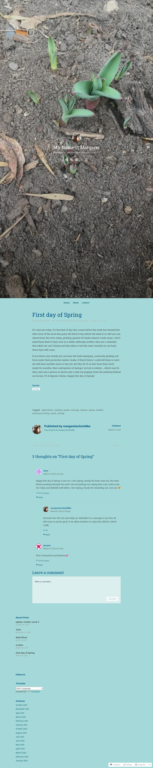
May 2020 (20, 744)
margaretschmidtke (42, 321)
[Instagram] (86, 159)
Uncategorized (83, 321)
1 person (46, 493)
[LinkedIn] (76, 159)
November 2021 (22, 709)
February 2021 (22, 721)
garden (67, 410)
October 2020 (21, 728)
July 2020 (20, 736)
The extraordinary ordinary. (65, 321)
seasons (83, 410)
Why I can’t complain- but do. (46, 445)
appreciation (47, 410)
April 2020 (20, 748)
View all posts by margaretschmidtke (59, 430)
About (76, 302)
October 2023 (21, 705)
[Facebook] (66, 159)
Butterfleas (21, 637)
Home (67, 302)
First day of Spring (25, 652)
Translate (35, 691)
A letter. (115, 445)
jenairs (47, 545)
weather (99, 410)
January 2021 (21, 725)
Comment (112, 599)
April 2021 (20, 713)
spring (91, 410)
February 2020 (22, 756)
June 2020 (20, 740)
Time (18, 629)
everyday (58, 410)
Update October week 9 (27, 622)
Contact (85, 302)
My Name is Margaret (76, 147)
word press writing (40, 413)
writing (61, 413)
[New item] (71, 159)
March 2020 (21, 752)
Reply (40, 497)
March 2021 (21, 717)
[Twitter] (81, 159)
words (53, 413)
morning (75, 410)
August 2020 (21, 733)
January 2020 (22, 760)
